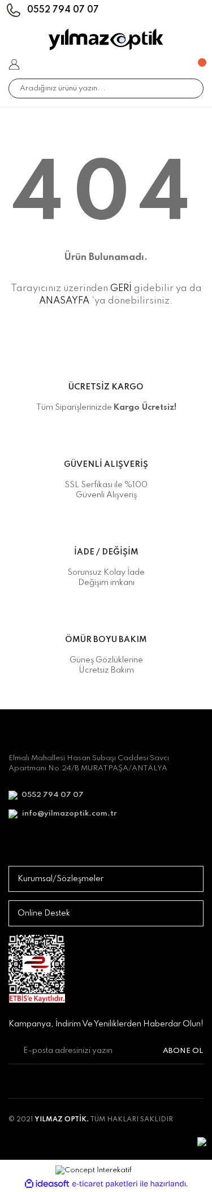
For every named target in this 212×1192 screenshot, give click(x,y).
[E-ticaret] (105, 1184)
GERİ (121, 288)
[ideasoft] (47, 1183)
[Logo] (106, 39)
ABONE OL (183, 1051)
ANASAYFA (64, 301)
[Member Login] (14, 64)
